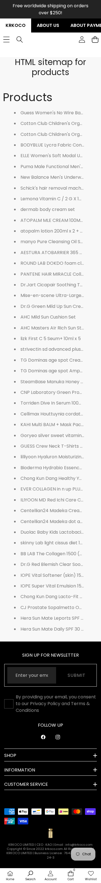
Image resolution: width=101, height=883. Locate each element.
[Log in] (81, 39)
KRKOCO (16, 25)
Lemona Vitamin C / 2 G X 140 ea (55, 199)
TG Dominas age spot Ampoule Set (59, 371)
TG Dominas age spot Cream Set (56, 360)
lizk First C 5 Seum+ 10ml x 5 (50, 338)
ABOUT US (48, 25)
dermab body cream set (47, 209)
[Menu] (6, 39)
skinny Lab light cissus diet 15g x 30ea (60, 543)
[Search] (19, 39)
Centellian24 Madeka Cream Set (56, 510)
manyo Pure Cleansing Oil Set (52, 241)
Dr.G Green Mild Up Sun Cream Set (58, 306)
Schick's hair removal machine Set (58, 188)
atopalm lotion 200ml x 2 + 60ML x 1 (58, 231)
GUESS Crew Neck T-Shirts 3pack (57, 446)
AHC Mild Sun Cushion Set (48, 317)
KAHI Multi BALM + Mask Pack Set (56, 424)
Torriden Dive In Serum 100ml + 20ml (60, 403)
